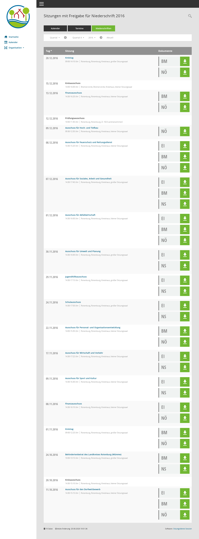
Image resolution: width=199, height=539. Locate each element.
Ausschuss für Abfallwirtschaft (80, 215)
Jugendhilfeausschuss (76, 276)
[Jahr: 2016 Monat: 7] (65, 37)
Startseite (14, 36)
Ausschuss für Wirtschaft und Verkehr (84, 352)
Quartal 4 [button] (77, 37)
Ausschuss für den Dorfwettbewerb (82, 489)
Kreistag (69, 57)
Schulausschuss (73, 302)
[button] (18, 47)
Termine (79, 28)
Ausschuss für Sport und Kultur (81, 378)
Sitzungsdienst (182, 528)
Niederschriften (103, 28)
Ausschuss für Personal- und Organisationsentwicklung (92, 327)
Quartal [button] (54, 37)
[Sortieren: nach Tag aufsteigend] (51, 51)
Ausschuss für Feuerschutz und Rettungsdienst (88, 142)
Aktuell (110, 37)
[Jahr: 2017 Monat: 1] (101, 37)
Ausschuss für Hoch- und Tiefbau (81, 127)
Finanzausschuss (73, 92)
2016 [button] (91, 37)
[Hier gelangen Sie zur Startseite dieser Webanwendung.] (18, 16)
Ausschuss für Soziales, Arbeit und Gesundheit (88, 178)
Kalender (13, 42)
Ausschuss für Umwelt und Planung (83, 251)
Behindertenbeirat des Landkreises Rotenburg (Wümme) (93, 454)
